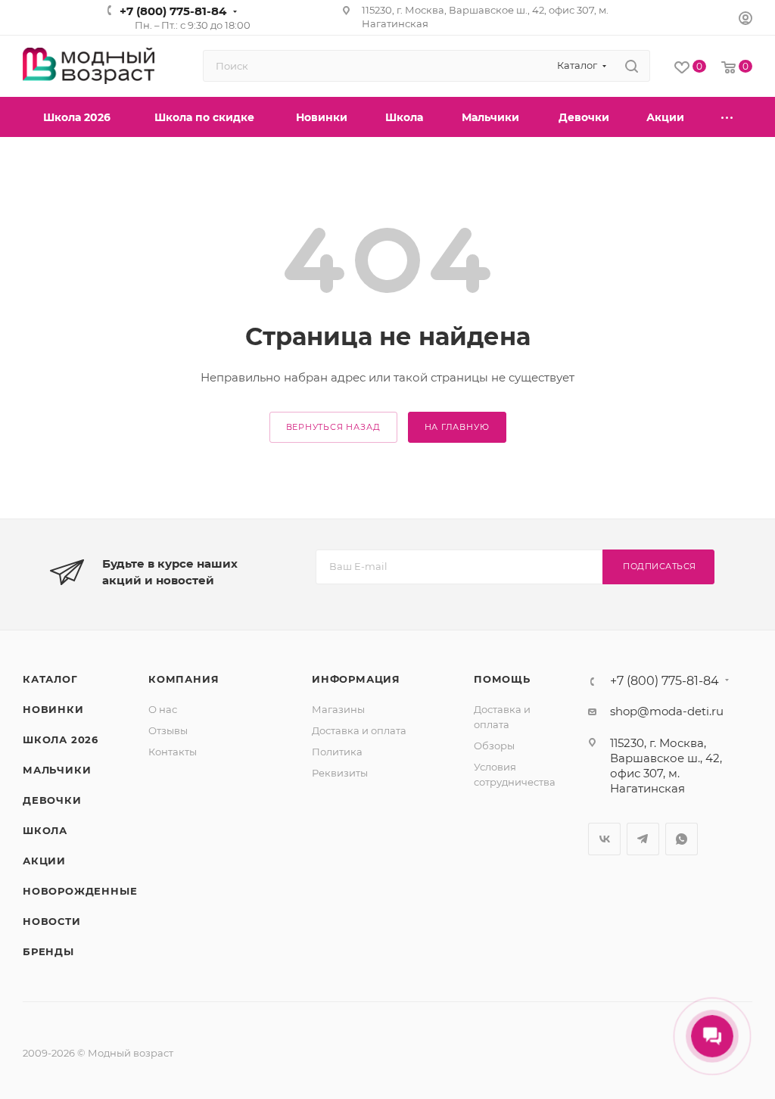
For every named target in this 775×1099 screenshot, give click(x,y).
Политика (337, 752)
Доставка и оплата (359, 730)
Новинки (53, 709)
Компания (183, 679)
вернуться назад (333, 427)
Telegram (643, 839)
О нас (162, 709)
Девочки (52, 800)
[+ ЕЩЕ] (727, 117)
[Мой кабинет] (745, 20)
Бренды (48, 951)
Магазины (338, 709)
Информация (356, 679)
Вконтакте (604, 839)
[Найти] (631, 66)
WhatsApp (681, 839)
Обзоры (494, 745)
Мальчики (57, 770)
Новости (52, 921)
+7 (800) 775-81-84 (173, 11)
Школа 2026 (60, 739)
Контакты (172, 752)
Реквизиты (340, 773)
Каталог (50, 679)
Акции (44, 861)
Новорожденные (80, 891)
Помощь (502, 679)
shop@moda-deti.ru (667, 711)
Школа (45, 830)
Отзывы (168, 730)
